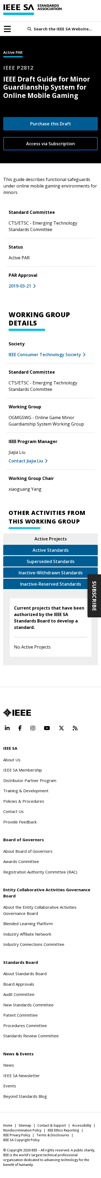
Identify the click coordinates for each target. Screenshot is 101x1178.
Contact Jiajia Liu (26, 461)
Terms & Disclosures (52, 1135)
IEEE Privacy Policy (16, 1135)
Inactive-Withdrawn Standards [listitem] (51, 573)
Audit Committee (18, 994)
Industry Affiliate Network (27, 934)
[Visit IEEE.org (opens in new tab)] (17, 713)
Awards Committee (21, 861)
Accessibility (81, 1125)
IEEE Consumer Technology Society (45, 355)
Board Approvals (18, 984)
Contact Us (13, 811)
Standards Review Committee (31, 1035)
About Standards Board (25, 973)
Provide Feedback (20, 822)
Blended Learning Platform (28, 923)
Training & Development (25, 790)
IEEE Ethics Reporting (63, 1130)
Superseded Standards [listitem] (51, 561)
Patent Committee (20, 1015)
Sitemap (25, 1125)
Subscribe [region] (94, 596)
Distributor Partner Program (29, 780)
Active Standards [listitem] (51, 550)
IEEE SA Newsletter (21, 1075)
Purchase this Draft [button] (50, 124)
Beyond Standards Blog (25, 1096)
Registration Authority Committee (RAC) (40, 872)
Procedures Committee (25, 1025)
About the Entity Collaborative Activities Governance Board (39, 910)
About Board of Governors (28, 851)
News (8, 1065)
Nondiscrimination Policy (22, 1130)
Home (7, 1125)
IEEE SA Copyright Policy (21, 1140)
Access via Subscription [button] (50, 144)
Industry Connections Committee (33, 944)
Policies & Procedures (23, 801)
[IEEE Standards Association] (32, 9)
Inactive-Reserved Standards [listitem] (50, 584)
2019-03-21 (20, 286)
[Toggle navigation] (7, 29)
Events (9, 1085)
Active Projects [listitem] (50, 539)
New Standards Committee (28, 1004)
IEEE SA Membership (22, 770)
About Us (11, 759)
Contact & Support (51, 1125)
